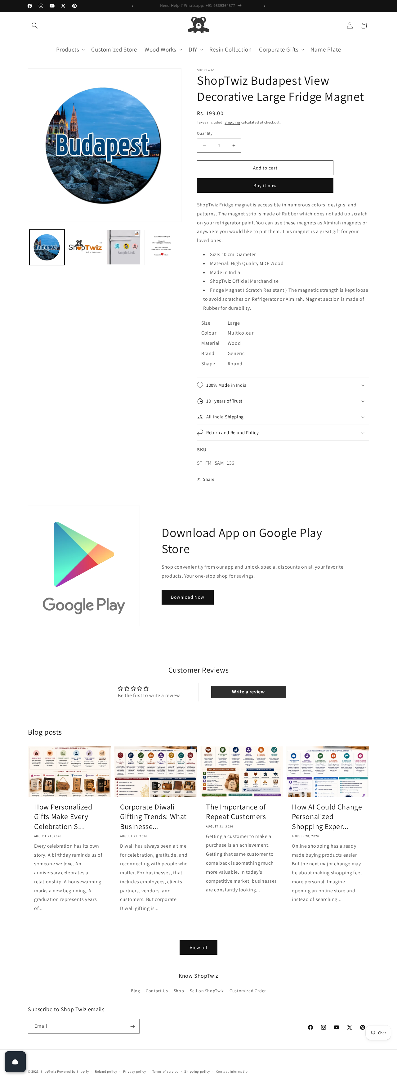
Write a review (248, 691)
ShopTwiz (48, 1071)
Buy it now (265, 185)
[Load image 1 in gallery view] (47, 247)
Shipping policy (197, 1071)
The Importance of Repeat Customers (236, 811)
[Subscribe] (132, 1026)
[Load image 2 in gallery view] (85, 247)
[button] (35, 25)
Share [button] (209, 479)
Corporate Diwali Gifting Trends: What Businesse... (153, 816)
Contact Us (157, 991)
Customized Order (248, 991)
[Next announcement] (264, 6)
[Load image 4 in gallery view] (161, 247)
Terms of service (165, 1071)
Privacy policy (134, 1071)
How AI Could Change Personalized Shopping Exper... (327, 816)
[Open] (15, 1061)
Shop (179, 991)
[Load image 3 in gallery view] (123, 247)
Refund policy (106, 1071)
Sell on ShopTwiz (207, 991)
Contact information (233, 1071)
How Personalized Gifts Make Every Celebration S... (63, 816)
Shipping (232, 122)
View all (198, 947)
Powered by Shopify (73, 1071)
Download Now (187, 597)
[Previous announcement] (132, 6)
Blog (135, 991)
